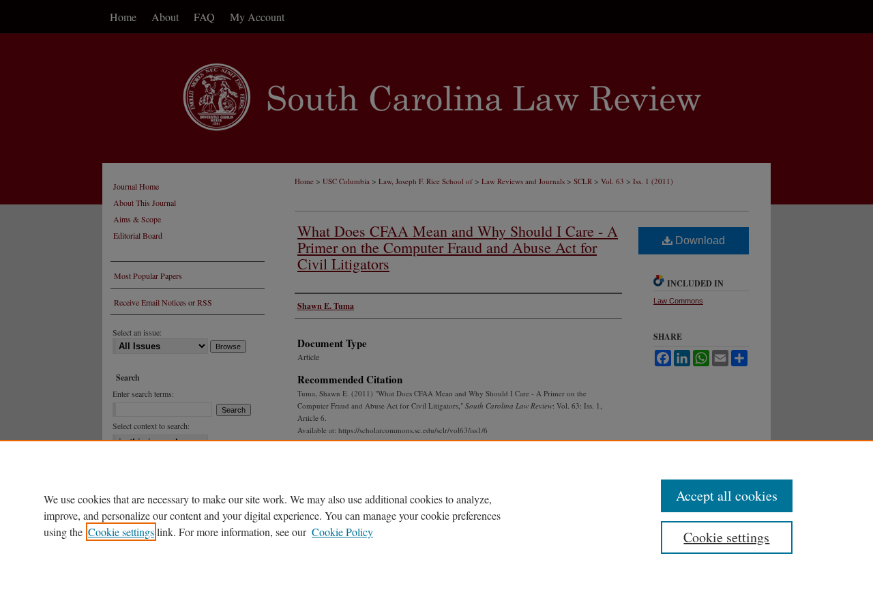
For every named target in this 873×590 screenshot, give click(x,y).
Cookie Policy (342, 532)
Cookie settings (121, 532)
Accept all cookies (727, 495)
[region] (436, 515)
